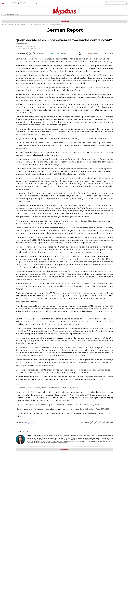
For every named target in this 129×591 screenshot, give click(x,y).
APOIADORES (61, 3)
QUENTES (53, 3)
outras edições (64, 449)
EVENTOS (93, 3)
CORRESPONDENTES (83, 3)
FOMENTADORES (71, 3)
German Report (64, 30)
